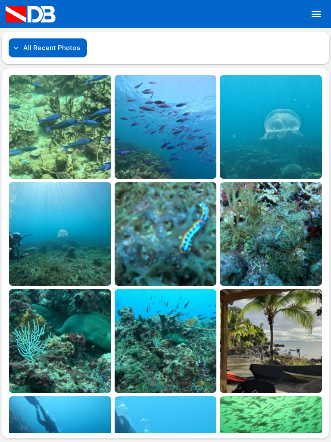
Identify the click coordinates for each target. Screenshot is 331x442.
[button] (316, 14)
